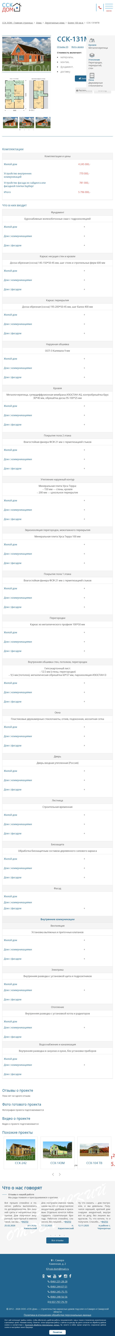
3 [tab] (28, 129)
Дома (39, 22)
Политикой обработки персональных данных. (42, 1325)
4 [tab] (33, 129)
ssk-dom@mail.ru (59, 1269)
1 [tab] (19, 129)
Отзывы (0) (62, 46)
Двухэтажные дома (55, 22)
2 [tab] (24, 129)
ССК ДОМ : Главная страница (17, 22)
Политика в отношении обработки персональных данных (57, 1315)
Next (60, 1174)
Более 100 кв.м (76, 22)
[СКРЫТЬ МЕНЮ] (109, 6)
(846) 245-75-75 (58, 1291)
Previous (53, 1174)
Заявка (84, 78)
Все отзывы (57, 1240)
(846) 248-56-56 (58, 1296)
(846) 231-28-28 (58, 1281)
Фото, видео (77, 46)
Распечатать (85, 90)
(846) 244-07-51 (58, 1286)
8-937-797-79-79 (58, 1302)
